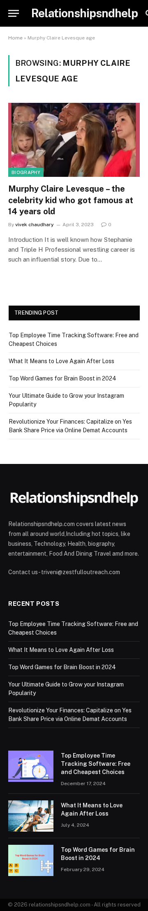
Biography (26, 172)
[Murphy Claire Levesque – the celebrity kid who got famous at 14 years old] (74, 140)
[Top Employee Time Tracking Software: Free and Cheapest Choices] (30, 766)
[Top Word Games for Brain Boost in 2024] (30, 860)
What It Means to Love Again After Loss (61, 361)
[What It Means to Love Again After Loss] (30, 816)
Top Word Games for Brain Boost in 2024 (62, 378)
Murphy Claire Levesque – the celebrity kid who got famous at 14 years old (70, 200)
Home (15, 38)
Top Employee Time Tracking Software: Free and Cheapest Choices (95, 763)
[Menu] (13, 13)
